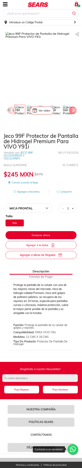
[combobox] (41, 13)
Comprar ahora (41, 235)
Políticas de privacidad (55, 465)
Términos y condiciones (27, 465)
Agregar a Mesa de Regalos (37, 255)
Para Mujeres (21, 389)
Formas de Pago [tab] (41, 276)
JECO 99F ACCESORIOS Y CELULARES (18, 155)
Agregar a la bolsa (37, 245)
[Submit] (74, 13)
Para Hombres (60, 389)
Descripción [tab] (41, 271)
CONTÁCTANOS (41, 435)
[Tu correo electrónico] (41, 380)
